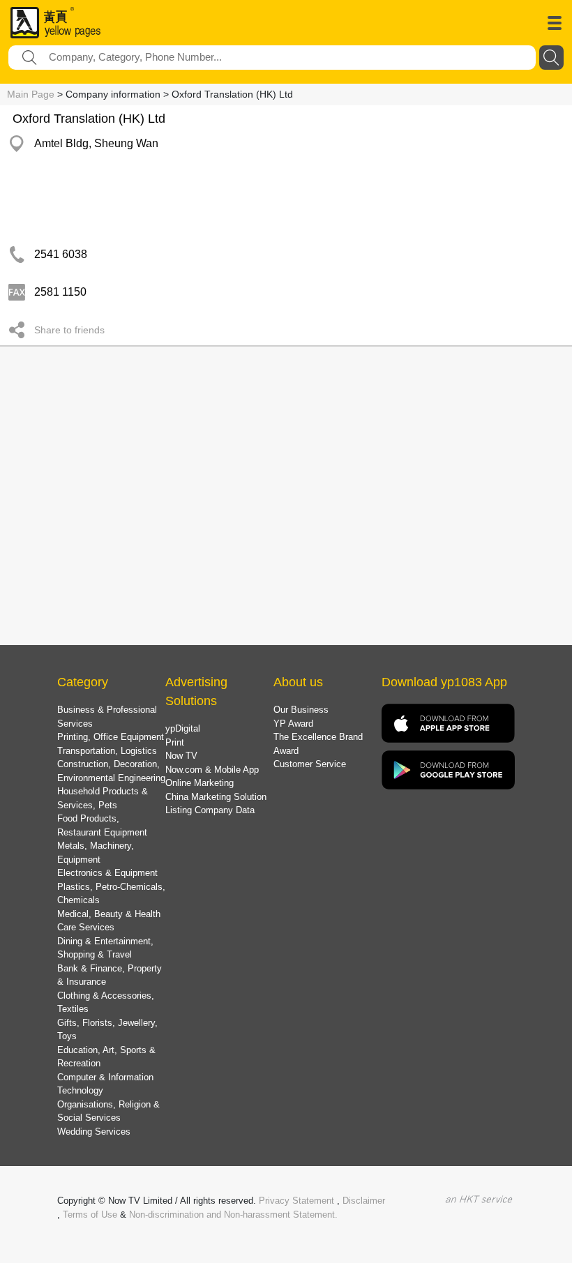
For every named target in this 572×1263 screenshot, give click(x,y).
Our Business (301, 709)
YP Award (293, 723)
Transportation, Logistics (107, 751)
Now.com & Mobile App (212, 769)
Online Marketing (199, 783)
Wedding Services (93, 1131)
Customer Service (309, 764)
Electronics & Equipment (107, 873)
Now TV (181, 755)
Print (174, 742)
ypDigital (182, 728)
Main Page (30, 94)
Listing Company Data (210, 810)
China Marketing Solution (215, 797)
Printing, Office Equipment (110, 737)
